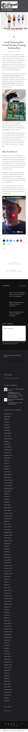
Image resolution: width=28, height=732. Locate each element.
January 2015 (7, 659)
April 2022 (6, 441)
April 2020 (6, 502)
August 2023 (7, 416)
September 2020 (7, 488)
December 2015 (7, 629)
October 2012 (7, 695)
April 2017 (6, 584)
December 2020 (7, 480)
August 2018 (7, 543)
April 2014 (6, 678)
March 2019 (6, 524)
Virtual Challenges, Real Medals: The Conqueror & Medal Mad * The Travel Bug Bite (17, 294)
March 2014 (6, 681)
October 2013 (7, 692)
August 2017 (7, 576)
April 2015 (6, 651)
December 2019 (7, 513)
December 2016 (7, 595)
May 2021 (6, 466)
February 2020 (7, 507)
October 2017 (7, 571)
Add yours (22, 285)
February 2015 (7, 656)
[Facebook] (5, 724)
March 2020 (6, 504)
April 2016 (6, 618)
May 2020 (6, 499)
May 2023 (6, 424)
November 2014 (7, 664)
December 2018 (7, 532)
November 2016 (7, 598)
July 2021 (6, 460)
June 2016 (6, 612)
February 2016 (7, 623)
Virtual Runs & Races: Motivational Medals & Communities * (16, 304)
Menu (24, 2)
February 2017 (7, 590)
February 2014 (7, 684)
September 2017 (7, 573)
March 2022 (6, 444)
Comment (21, 338)
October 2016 (7, 601)
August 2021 (7, 458)
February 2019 (7, 526)
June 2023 (6, 422)
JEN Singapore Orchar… (13, 392)
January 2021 (7, 477)
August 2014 (7, 670)
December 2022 (7, 438)
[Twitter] (16, 724)
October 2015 (7, 634)
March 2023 (6, 430)
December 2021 (7, 449)
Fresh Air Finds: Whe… (13, 402)
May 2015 (6, 648)
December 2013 (7, 689)
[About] (14, 725)
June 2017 (6, 579)
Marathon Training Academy (9, 83)
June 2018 (6, 549)
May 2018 (6, 551)
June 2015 (6, 645)
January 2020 (7, 510)
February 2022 (7, 447)
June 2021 (6, 463)
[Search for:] (14, 361)
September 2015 (7, 637)
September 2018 (7, 540)
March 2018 (6, 557)
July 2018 (6, 546)
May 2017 (6, 582)
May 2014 (6, 675)
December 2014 (7, 662)
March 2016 (6, 620)
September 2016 (7, 604)
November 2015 (7, 631)
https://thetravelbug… (13, 395)
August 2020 (7, 491)
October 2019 (7, 518)
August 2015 (7, 640)
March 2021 (6, 471)
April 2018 (6, 554)
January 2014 (7, 686)
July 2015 (6, 642)
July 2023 (6, 419)
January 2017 (7, 593)
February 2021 (7, 474)
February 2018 (7, 560)
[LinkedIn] (11, 724)
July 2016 (6, 609)
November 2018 (7, 535)
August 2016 (7, 606)
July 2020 (6, 493)
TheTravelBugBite (7, 10)
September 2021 (7, 455)
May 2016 (6, 615)
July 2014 (6, 673)
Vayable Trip (10, 399)
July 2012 (6, 697)
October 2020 (7, 485)
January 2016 (7, 626)
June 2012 (6, 700)
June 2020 (6, 496)
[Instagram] (22, 724)
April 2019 (6, 521)
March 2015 (6, 653)
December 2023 (7, 413)
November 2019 (7, 515)
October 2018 (7, 538)
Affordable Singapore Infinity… (14, 393)
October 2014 (7, 667)
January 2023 (7, 435)
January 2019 (7, 529)
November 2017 (7, 568)
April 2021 (6, 469)
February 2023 (7, 433)
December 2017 (7, 565)
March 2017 (6, 587)
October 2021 (7, 452)
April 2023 (6, 427)
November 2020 (7, 482)
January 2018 (7, 562)
